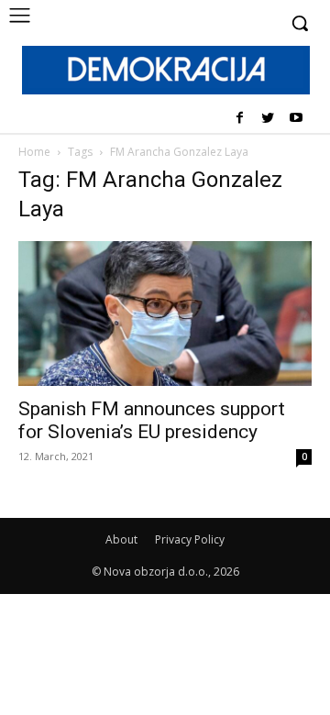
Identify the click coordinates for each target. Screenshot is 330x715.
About (121, 539)
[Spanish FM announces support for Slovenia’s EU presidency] (165, 313)
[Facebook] (240, 118)
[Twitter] (267, 118)
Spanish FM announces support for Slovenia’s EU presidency (151, 420)
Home (34, 152)
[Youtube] (295, 118)
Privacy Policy (190, 539)
